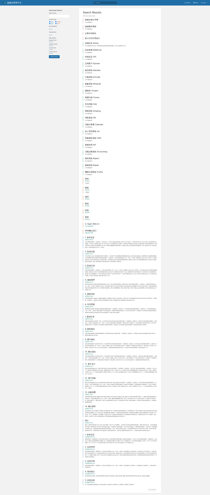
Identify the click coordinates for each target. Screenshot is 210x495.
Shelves (188, 2)
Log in (204, 2)
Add (51, 29)
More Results (152, 489)
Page (52, 21)
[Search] (94, 2)
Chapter (59, 21)
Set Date (51, 41)
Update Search (54, 56)
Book (52, 23)
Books (196, 2)
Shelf (58, 23)
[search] (105, 2)
